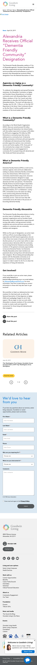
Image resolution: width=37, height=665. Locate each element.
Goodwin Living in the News (11, 616)
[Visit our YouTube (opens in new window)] (17, 559)
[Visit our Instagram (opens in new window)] (13, 559)
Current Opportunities (9, 578)
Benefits (5, 580)
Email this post (12, 321)
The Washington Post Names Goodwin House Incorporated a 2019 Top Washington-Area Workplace (18, 365)
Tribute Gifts (7, 606)
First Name (6, 416)
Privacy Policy (25, 501)
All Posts (9, 10)
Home (4, 10)
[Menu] (33, 4)
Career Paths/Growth (9, 582)
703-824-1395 (11, 544)
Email (5, 434)
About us (6, 592)
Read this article (8, 375)
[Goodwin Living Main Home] (11, 4)
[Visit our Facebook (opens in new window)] (8, 559)
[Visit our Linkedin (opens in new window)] (4, 559)
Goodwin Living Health (10, 625)
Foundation (6, 602)
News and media (8, 611)
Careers (5, 631)
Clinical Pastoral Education (11, 588)
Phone (5, 443)
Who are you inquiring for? (11, 452)
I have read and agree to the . (17, 501)
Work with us (7, 575)
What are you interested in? (12, 460)
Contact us (8, 549)
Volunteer (6, 586)
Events (5, 621)
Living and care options (10, 565)
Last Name (6, 425)
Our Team (6, 597)
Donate (5, 604)
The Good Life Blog (9, 614)
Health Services (7, 570)
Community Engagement (10, 595)
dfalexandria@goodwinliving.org (14, 281)
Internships (6, 584)
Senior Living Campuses (10, 568)
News (14, 10)
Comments (6, 469)
